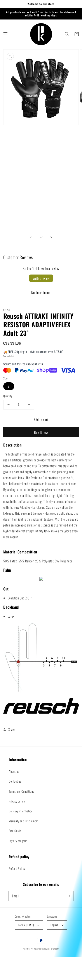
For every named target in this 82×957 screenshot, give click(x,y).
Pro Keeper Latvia (37, 948)
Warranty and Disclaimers (23, 821)
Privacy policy (17, 801)
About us (14, 771)
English (54, 925)
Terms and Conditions (21, 791)
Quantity (7, 396)
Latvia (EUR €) (26, 925)
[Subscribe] (68, 896)
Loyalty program (18, 840)
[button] (5, 34)
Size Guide (15, 830)
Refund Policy (17, 868)
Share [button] (11, 729)
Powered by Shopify (51, 948)
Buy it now (41, 432)
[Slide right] (51, 237)
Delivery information (21, 811)
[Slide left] (31, 237)
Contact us (15, 781)
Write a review (41, 278)
